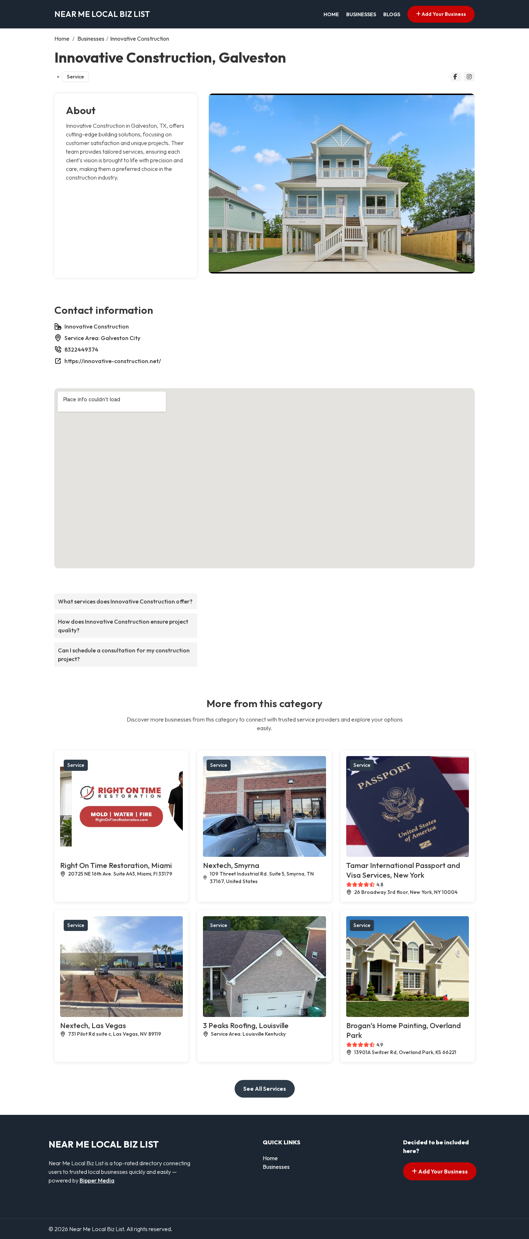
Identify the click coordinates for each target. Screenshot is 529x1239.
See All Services (264, 1088)
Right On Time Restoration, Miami (116, 865)
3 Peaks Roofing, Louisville (246, 1025)
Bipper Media (97, 1180)
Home (331, 14)
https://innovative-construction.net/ (112, 361)
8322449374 (81, 349)
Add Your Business (443, 14)
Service (75, 76)
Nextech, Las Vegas (93, 1025)
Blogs (391, 14)
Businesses (361, 14)
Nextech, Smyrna (231, 865)
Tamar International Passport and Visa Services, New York (403, 870)
